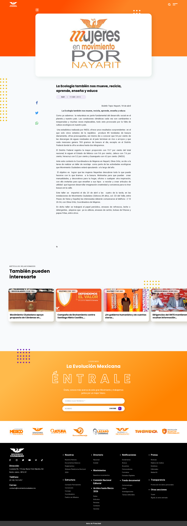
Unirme (112, 408)
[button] (184, 305)
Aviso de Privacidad (93, 523)
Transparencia (158, 480)
